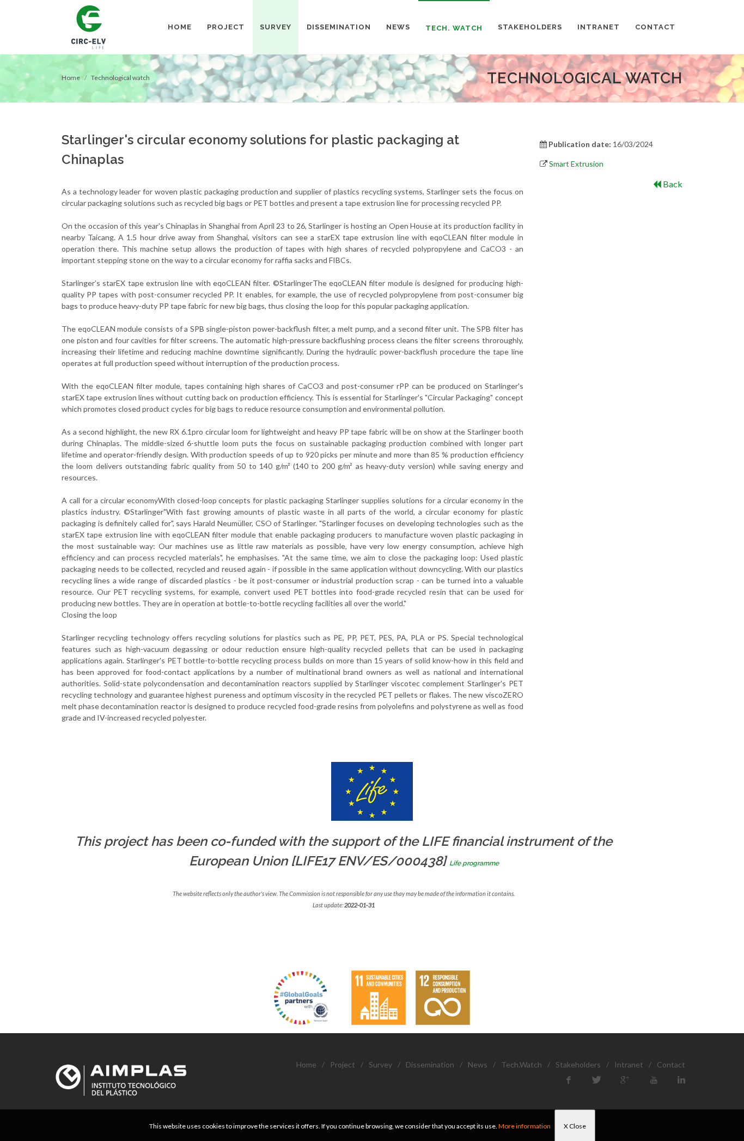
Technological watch (120, 78)
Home (71, 78)
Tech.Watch (521, 1064)
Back (671, 184)
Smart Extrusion (576, 163)
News (477, 1064)
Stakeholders (578, 1064)
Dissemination (430, 1064)
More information (524, 1126)
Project (342, 1064)
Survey (380, 1064)
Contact (671, 1064)
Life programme (474, 863)
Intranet (628, 1064)
